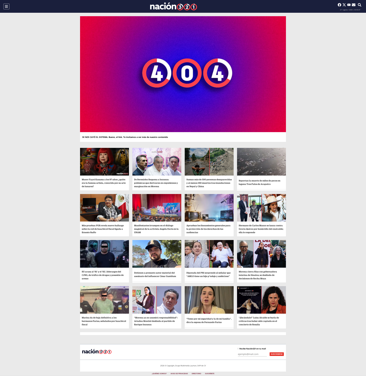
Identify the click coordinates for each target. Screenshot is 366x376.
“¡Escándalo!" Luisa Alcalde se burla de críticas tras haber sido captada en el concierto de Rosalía (259, 321)
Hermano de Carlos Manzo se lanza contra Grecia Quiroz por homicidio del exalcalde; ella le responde (261, 229)
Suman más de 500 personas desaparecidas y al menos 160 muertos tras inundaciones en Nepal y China (209, 183)
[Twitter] (344, 5)
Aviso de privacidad (179, 373)
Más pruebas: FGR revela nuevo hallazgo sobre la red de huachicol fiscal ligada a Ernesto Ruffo (103, 229)
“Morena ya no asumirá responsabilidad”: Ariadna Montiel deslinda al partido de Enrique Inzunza (156, 321)
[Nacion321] (173, 6)
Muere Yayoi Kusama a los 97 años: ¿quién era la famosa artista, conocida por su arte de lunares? (104, 183)
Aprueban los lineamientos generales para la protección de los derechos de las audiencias (208, 229)
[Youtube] (349, 5)
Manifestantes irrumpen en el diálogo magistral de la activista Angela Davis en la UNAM (156, 229)
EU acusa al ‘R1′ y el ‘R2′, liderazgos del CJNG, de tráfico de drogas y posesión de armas (103, 275)
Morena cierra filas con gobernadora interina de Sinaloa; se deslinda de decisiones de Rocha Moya (258, 275)
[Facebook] (340, 5)
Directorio (196, 373)
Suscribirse (277, 354)
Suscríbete (209, 373)
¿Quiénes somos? (159, 373)
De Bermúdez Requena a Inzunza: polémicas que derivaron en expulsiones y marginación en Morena (156, 183)
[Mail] (353, 5)
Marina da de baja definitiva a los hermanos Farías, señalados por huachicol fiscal (104, 321)
